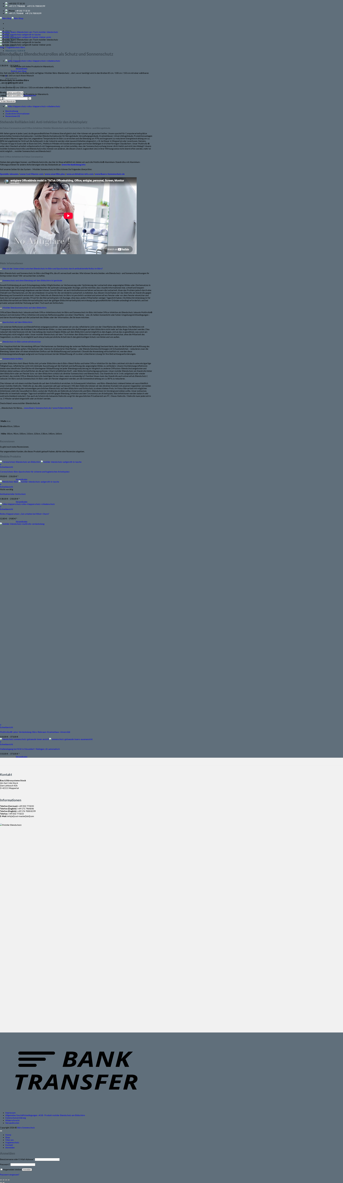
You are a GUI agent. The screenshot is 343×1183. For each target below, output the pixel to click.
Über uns (9, 1140)
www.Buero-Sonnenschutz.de (37, 408)
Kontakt (9, 1145)
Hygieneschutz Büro (15, 47)
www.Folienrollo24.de (63, 408)
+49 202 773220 (26, 806)
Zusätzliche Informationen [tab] (17, 113)
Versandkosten (12, 1123)
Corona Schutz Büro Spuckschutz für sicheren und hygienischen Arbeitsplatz (35, 471)
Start (2, 47)
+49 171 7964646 (17, 6)
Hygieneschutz (12, 1142)
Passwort (5, 1164)
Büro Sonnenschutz (26, 1127)
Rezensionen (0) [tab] (12, 116)
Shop (7, 1137)
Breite (3, 92)
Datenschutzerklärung (15, 1117)
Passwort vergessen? (9, 1174)
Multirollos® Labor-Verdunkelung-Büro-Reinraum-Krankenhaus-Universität (35, 732)
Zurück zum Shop (19, 71)
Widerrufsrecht (12, 1120)
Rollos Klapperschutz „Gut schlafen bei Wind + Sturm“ (24, 513)
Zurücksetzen (29, 95)
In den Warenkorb (8, 101)
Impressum (10, 1112)
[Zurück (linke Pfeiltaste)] (1, 1182)
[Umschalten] (1, 269)
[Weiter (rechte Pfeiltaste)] (4, 1182)
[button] (15, 50)
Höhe (3, 95)
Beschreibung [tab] (11, 111)
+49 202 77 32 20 (22, 11)
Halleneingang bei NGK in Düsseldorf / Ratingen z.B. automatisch (30, 749)
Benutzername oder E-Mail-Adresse (17, 1159)
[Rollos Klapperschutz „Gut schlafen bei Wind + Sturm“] (32, 60)
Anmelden (27, 1170)
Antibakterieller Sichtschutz (13, 494)
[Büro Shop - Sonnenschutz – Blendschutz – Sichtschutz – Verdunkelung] (11, 18)
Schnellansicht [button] (6, 467)
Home (8, 1134)
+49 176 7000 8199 (36, 6)
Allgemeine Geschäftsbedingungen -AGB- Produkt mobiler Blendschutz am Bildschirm (45, 1115)
